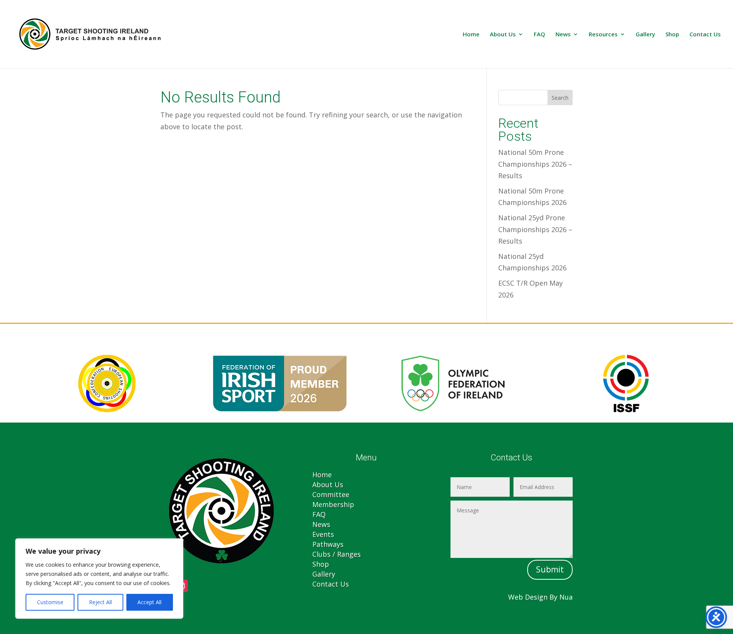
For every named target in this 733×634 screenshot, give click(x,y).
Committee (330, 494)
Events (323, 534)
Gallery (645, 34)
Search (560, 97)
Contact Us (705, 34)
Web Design (527, 596)
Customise (50, 602)
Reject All (100, 602)
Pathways (328, 544)
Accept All (149, 602)
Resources (603, 34)
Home (471, 34)
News (563, 34)
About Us (503, 34)
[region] (99, 578)
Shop (672, 34)
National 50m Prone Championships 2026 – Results (535, 164)
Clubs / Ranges (336, 554)
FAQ (539, 34)
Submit (550, 569)
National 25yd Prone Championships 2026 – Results (535, 229)
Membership (333, 504)
